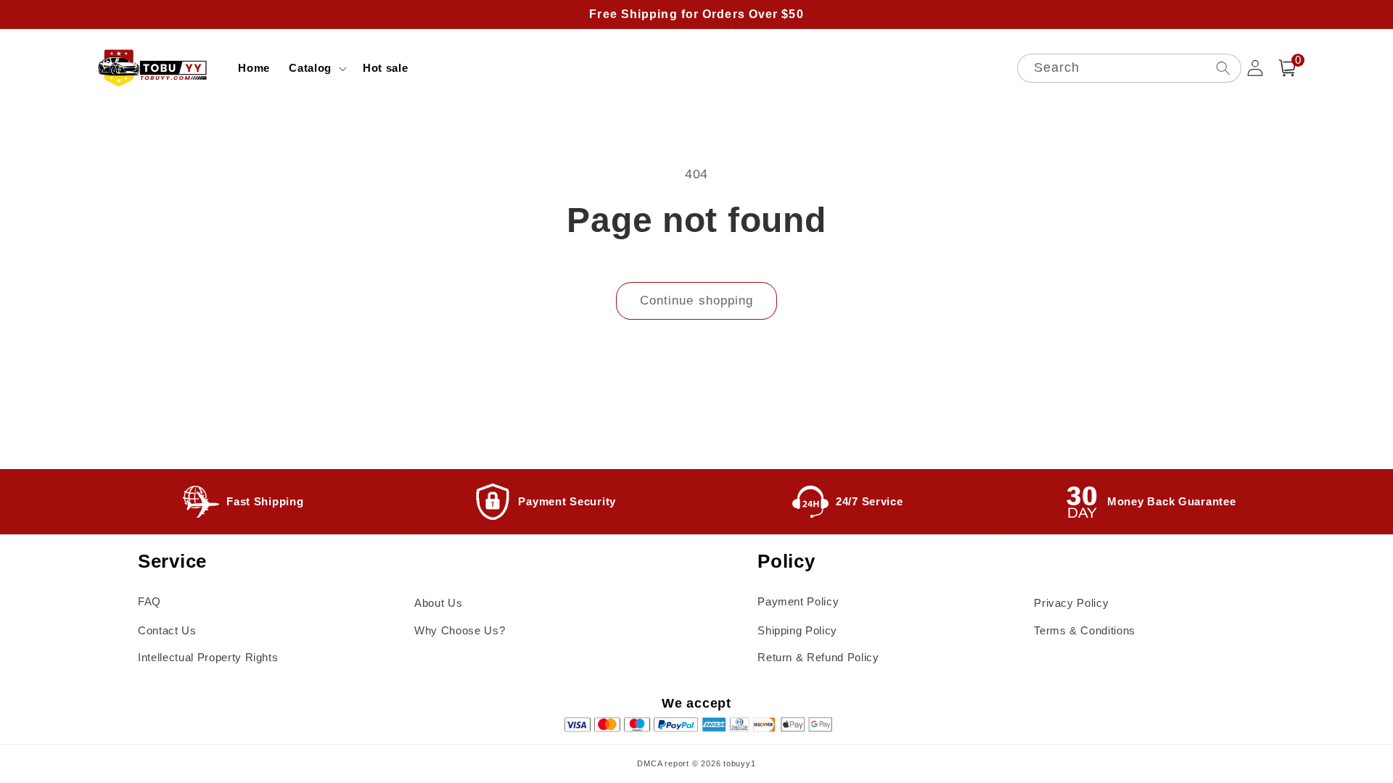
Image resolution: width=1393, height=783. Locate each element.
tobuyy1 (739, 763)
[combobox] (1129, 68)
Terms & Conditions (1084, 630)
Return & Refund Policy (818, 657)
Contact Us (167, 630)
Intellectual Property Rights (208, 657)
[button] (316, 68)
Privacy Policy (1071, 603)
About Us (438, 603)
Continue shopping (697, 300)
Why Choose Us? (459, 630)
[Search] (1222, 67)
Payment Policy (798, 601)
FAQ (149, 601)
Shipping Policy (797, 630)
